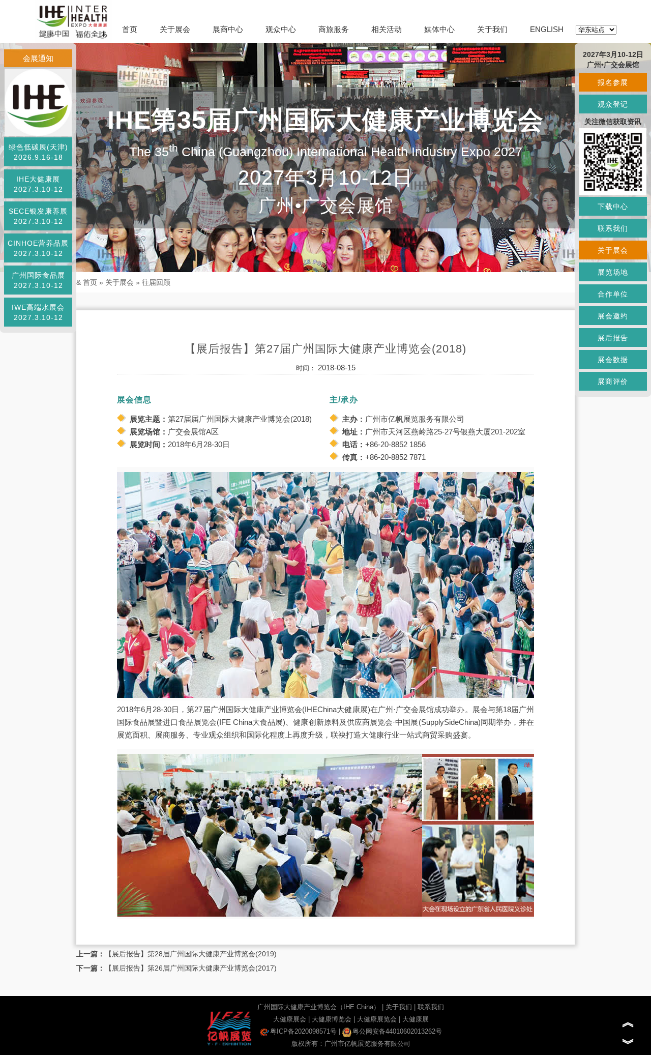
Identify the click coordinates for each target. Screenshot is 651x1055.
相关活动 (386, 29)
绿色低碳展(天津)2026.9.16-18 (38, 152)
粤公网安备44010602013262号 (397, 1031)
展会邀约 (613, 316)
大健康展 (415, 1019)
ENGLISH (547, 29)
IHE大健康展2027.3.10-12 (38, 184)
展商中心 (228, 29)
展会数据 (613, 360)
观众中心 (280, 29)
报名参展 (613, 82)
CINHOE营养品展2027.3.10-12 (38, 248)
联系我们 (431, 1007)
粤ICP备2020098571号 (303, 1031)
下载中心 (613, 206)
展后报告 (613, 338)
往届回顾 (156, 282)
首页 (129, 29)
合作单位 (613, 294)
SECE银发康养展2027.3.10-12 (38, 216)
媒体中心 (439, 29)
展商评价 (613, 381)
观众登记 (613, 104)
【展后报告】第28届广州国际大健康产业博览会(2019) (191, 954)
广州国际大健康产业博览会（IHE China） (318, 1007)
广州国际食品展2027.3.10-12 (38, 280)
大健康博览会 (331, 1019)
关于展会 (175, 29)
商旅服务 (333, 29)
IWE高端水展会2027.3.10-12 (38, 312)
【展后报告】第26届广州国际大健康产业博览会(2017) (191, 968)
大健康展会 (289, 1019)
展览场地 (613, 272)
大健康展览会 (377, 1019)
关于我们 (492, 29)
